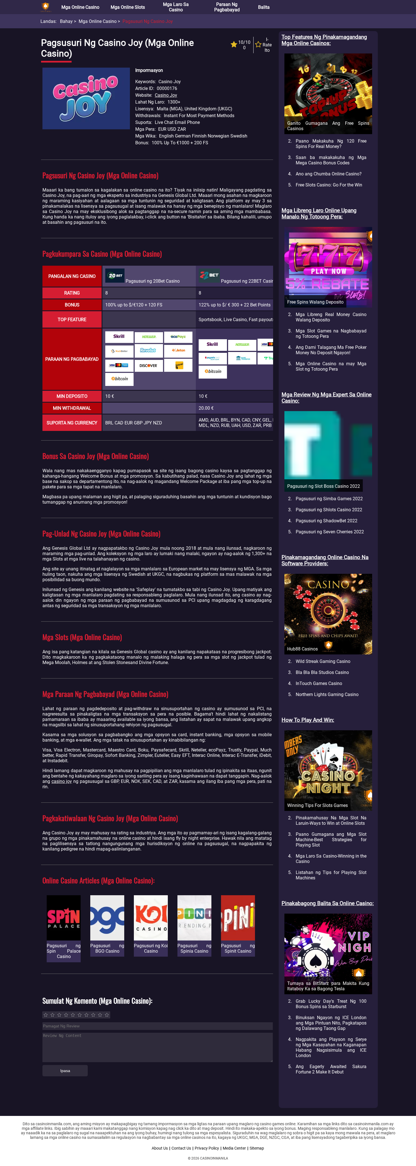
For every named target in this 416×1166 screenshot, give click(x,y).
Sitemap (257, 1148)
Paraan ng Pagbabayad (227, 7)
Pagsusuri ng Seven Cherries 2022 (330, 531)
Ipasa (65, 1070)
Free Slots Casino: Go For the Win (329, 185)
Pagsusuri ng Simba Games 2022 (329, 498)
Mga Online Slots (128, 7)
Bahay (66, 21)
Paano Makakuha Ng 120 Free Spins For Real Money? (331, 143)
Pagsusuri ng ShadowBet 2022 (326, 520)
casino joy (62, 781)
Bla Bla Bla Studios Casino (322, 672)
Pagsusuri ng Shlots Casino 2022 (329, 509)
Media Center (234, 1148)
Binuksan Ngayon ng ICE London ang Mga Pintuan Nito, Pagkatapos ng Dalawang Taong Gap (331, 1023)
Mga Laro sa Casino (176, 7)
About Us (160, 1148)
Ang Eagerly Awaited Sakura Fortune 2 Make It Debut (331, 1069)
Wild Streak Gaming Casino (323, 661)
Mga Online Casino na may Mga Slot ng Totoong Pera (331, 366)
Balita (264, 7)
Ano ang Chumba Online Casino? (329, 174)
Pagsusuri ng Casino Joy (148, 21)
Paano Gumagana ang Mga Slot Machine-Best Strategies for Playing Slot (331, 840)
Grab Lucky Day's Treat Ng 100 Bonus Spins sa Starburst (331, 1003)
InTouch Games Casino (319, 683)
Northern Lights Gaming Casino (327, 694)
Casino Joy (166, 95)
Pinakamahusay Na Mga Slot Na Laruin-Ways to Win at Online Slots (331, 820)
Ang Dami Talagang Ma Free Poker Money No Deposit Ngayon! (331, 350)
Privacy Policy (207, 1148)
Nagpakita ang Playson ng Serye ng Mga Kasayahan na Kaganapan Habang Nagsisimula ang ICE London (331, 1047)
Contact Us (181, 1148)
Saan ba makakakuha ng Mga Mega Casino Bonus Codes (331, 160)
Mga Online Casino (80, 7)
